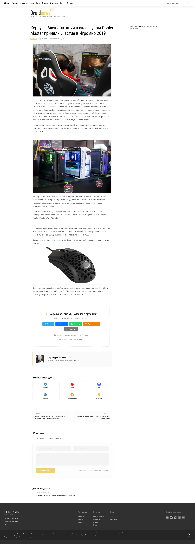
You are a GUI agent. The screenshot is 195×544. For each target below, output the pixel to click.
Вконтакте (63, 324)
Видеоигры (54, 3)
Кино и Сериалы (98, 516)
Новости (34, 39)
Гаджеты (15, 3)
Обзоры (6, 3)
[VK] (183, 517)
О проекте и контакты (11, 518)
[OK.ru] (179, 517)
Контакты (70, 3)
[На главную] (47, 12)
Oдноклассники (91, 324)
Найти (188, 3)
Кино (38, 3)
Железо (80, 522)
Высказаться (45, 471)
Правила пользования (11, 521)
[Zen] (171, 517)
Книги (62, 3)
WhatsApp (77, 324)
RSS (5, 524)
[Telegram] (167, 517)
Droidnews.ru (11, 512)
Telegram (50, 324)
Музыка (45, 3)
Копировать (72, 329)
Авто (32, 3)
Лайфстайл (24, 3)
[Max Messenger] (175, 517)
